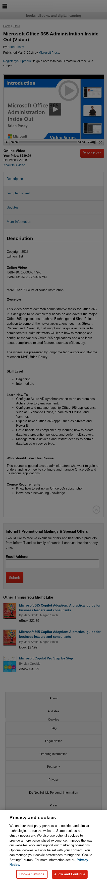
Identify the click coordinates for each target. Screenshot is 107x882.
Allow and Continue (69, 874)
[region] (53, 846)
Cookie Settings (31, 874)
